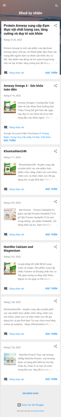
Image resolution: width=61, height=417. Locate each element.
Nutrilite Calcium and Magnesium (18, 248)
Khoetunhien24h (15, 151)
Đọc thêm (51, 72)
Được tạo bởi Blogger (32, 404)
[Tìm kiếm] (56, 6)
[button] (55, 26)
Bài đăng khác (31, 393)
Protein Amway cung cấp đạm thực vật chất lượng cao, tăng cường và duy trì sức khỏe (26, 29)
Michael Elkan (38, 411)
